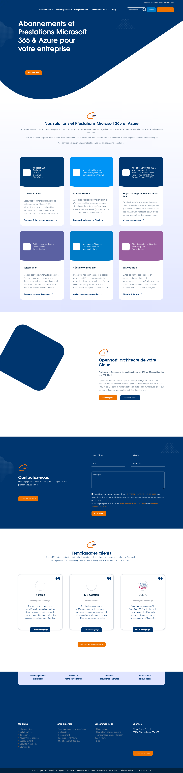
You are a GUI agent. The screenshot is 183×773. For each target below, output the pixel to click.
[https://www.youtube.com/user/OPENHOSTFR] (135, 747)
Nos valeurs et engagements (108, 732)
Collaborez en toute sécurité (85, 294)
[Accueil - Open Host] (20, 9)
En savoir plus (33, 73)
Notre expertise (63, 9)
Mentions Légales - (57, 770)
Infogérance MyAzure (67, 738)
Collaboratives (26, 732)
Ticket (151, 9)
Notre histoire (102, 729)
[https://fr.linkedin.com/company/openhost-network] (20, 492)
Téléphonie (25, 735)
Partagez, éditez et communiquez (39, 220)
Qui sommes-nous (99, 9)
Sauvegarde (25, 747)
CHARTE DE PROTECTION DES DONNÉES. (141, 494)
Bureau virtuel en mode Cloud (86, 220)
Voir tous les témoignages (90, 644)
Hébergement (64, 735)
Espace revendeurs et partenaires (159, 2)
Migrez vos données (132, 220)
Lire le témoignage (40, 630)
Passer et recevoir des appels (37, 294)
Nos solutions (45, 9)
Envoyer (100, 513)
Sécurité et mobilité (28, 744)
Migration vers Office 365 (69, 741)
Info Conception (144, 770)
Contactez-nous (165, 9)
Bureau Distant (26, 741)
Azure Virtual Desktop (29, 738)
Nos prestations (81, 9)
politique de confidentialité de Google (133, 504)
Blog (114, 9)
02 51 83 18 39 (30, 498)
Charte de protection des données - (81, 770)
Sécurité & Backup (131, 294)
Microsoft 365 (26, 729)
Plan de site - (102, 770)
